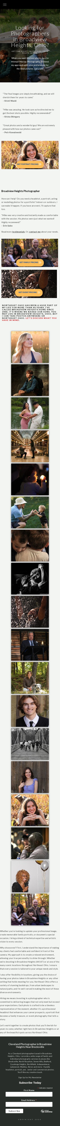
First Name (29, 1090)
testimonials (18, 231)
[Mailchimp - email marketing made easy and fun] (46, 1113)
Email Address (29, 1100)
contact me (35, 231)
